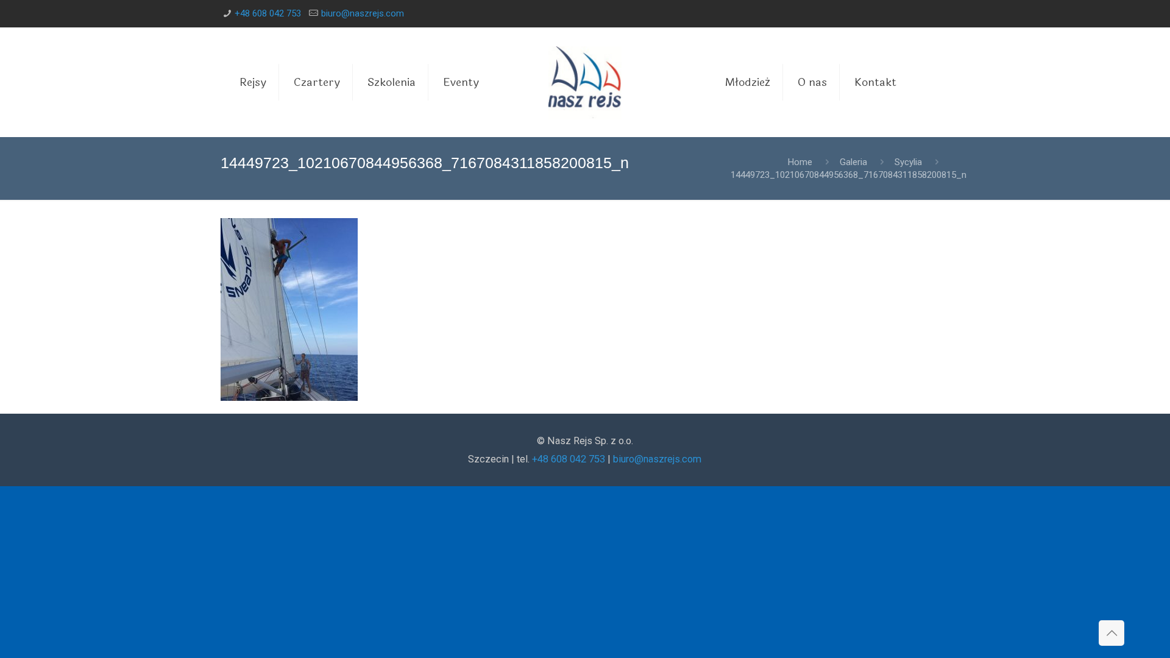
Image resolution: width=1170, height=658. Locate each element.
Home (800, 162)
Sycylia (908, 162)
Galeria (853, 162)
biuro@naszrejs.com (362, 13)
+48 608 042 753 (268, 13)
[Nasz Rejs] (585, 82)
